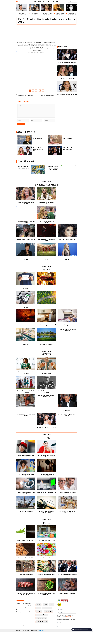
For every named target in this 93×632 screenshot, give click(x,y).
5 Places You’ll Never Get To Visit (26, 324)
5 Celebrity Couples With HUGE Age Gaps (67, 492)
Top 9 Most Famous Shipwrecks (26, 511)
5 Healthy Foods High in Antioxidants (67, 593)
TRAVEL (44, 1)
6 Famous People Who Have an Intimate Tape (72, 14)
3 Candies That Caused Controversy (46, 557)
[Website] (49, 120)
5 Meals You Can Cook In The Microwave (46, 540)
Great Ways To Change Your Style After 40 (26, 409)
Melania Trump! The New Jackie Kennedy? (67, 239)
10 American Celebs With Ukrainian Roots (67, 62)
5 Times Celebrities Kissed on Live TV (34, 14)
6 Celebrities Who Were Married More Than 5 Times (60, 14)
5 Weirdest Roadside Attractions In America (46, 306)
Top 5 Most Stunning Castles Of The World (47, 287)
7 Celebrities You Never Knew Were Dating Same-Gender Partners (47, 14)
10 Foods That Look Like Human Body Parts (25, 540)
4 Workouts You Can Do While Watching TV (46, 492)
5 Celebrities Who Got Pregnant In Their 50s (25, 239)
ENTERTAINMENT (37, 1)
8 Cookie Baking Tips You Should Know (25, 557)
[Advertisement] (36, 33)
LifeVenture (19, 1)
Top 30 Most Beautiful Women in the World (46, 427)
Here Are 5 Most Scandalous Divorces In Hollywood (38, 149)
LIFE (53, 1)
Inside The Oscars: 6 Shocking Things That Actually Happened (53, 168)
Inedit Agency (40, 630)
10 (40, 90)
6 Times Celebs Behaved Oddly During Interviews (22, 14)
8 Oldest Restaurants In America (26, 574)
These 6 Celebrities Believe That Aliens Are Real (38, 138)
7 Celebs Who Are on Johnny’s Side (66, 78)
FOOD (57, 1)
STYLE (49, 1)
